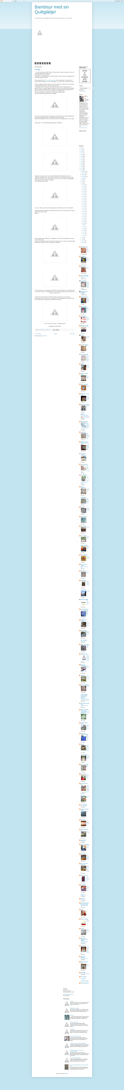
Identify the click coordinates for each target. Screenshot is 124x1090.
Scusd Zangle (83, 641)
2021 (82, 152)
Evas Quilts (83, 972)
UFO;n (88, 326)
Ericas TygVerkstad (85, 844)
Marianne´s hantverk (85, 404)
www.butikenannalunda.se (68, 994)
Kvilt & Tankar (83, 526)
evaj (87, 96)
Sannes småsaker (84, 919)
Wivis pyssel (83, 570)
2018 (82, 157)
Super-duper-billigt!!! (84, 958)
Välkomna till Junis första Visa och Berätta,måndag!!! (76, 1051)
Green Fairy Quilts (84, 275)
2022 (82, 151)
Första (88, 345)
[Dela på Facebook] (57, 330)
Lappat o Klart (83, 589)
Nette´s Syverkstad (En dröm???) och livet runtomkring (85, 904)
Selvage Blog (83, 280)
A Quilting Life (83, 497)
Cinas (82, 909)
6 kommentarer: (48, 329)
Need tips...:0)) (83, 899)
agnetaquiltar (83, 853)
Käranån (82, 507)
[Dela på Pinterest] (58, 330)
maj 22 (84, 199)
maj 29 (84, 187)
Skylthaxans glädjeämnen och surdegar (84, 939)
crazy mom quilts (84, 464)
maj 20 (84, 203)
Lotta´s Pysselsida (84, 764)
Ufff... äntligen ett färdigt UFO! (88, 857)
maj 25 (84, 194)
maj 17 (84, 208)
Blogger (66, 1073)
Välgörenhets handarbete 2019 (88, 447)
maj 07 (84, 226)
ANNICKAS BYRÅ (84, 325)
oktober (83, 174)
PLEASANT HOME (84, 599)
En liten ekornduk (88, 490)
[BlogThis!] (54, 330)
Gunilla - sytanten (84, 384)
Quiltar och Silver (84, 545)
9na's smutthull (84, 640)
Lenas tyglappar (84, 804)
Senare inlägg (38, 333)
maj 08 (84, 223)
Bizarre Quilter (84, 306)
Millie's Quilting (84, 630)
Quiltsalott (83, 675)
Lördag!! (71, 1001)
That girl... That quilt (85, 980)
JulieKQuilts (83, 266)
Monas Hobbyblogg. (85, 684)
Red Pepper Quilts (84, 354)
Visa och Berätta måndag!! (75, 1057)
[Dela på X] (55, 330)
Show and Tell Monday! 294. (75, 1036)
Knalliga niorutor (83, 895)
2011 (82, 169)
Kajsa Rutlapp (83, 516)
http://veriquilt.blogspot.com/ (50, 80)
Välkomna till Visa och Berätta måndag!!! (78, 1043)
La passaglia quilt (88, 557)
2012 (82, 168)
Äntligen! (71, 1015)
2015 (82, 163)
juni (82, 181)
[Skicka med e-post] (53, 330)
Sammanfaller (83, 976)
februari (83, 240)
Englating (83, 414)
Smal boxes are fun (88, 366)
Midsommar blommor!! (74, 1008)
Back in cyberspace (88, 930)
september (84, 176)
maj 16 (84, 209)
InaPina (82, 928)
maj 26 (84, 193)
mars (83, 239)
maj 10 (84, 220)
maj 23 (84, 198)
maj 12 (84, 216)
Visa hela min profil (83, 127)
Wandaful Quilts (84, 296)
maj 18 (84, 206)
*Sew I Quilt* (83, 978)
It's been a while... (88, 376)
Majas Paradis (84, 580)
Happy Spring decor (88, 632)
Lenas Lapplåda (84, 754)
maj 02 (84, 233)
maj (82, 183)
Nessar (88, 527)
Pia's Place (83, 795)
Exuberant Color (84, 246)
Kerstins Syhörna (84, 344)
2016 (82, 161)
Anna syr (82, 894)
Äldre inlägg (72, 333)
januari (83, 242)
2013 (82, 166)
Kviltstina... (83, 898)
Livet (87, 714)
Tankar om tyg (84, 774)
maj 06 (84, 228)
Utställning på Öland (88, 756)
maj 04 (84, 232)
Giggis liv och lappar (85, 644)
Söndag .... (38, 69)
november (84, 172)
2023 (82, 149)
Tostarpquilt (83, 884)
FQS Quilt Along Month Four (88, 500)
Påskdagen (83, 841)
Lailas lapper (83, 945)
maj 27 (84, 191)
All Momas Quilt (84, 654)
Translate (84, 91)
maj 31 (84, 184)
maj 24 (84, 196)
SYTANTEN (83, 256)
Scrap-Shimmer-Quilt (88, 509)
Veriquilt (82, 335)
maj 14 (84, 213)
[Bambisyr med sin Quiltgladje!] (84, 82)
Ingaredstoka (83, 840)
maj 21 (84, 201)
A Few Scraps (83, 316)
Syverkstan (83, 819)
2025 (82, 147)
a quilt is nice (83, 432)
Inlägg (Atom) (44, 335)
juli (82, 179)
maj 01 (84, 235)
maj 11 (84, 218)
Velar (87, 811)
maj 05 (84, 230)
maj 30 (84, 186)
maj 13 (84, 214)
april (82, 237)
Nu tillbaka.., (83, 293)
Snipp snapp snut (88, 547)
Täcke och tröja (88, 646)
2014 (82, 164)
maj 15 (84, 211)
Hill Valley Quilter (84, 421)
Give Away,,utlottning (74, 1022)
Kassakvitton (72, 1029)
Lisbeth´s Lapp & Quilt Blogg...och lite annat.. (85, 443)
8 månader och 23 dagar (88, 888)
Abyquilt (82, 363)
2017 (82, 159)
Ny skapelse (88, 965)
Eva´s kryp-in (83, 535)
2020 (82, 154)
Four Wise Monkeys (85, 983)
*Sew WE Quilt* (84, 474)
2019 (82, 156)
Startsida (55, 333)
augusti (83, 178)
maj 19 (84, 204)
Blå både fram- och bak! (88, 737)
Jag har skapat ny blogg (85, 973)
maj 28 (84, 189)
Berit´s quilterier (84, 554)
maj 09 (84, 221)
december (84, 171)
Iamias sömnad (84, 875)
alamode (82, 744)
